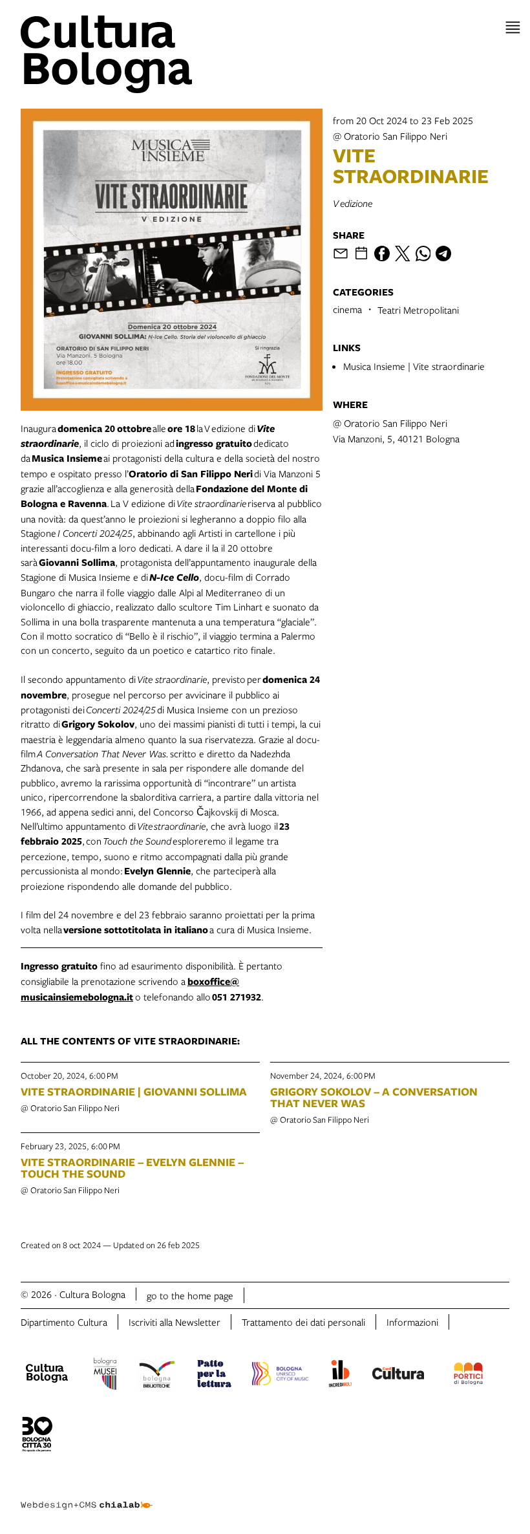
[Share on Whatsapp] (423, 253)
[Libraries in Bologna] (156, 1376)
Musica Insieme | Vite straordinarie (414, 366)
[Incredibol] (340, 1375)
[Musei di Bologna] (105, 1375)
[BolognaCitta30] (37, 1436)
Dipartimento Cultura (64, 1321)
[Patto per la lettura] (214, 1375)
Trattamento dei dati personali (303, 1321)
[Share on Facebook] (382, 253)
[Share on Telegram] (443, 253)
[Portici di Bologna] (469, 1376)
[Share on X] (402, 253)
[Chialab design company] (87, 1495)
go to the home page (190, 1295)
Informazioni (412, 1321)
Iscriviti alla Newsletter (174, 1321)
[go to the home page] (140, 54)
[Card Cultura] (398, 1375)
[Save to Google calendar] (361, 253)
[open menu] (513, 27)
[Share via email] (340, 253)
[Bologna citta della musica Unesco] (280, 1375)
